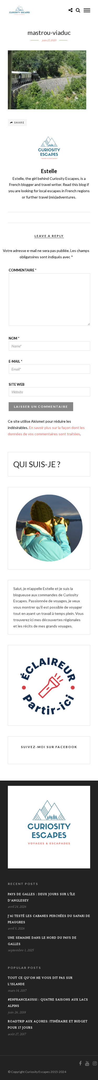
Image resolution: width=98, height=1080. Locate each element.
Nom (14, 338)
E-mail (15, 361)
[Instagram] (95, 1063)
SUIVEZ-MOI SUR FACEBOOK (49, 747)
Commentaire (22, 270)
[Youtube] (87, 1063)
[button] (47, 79)
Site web (17, 384)
